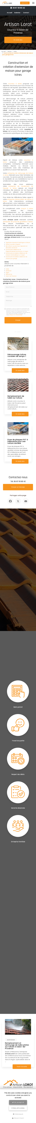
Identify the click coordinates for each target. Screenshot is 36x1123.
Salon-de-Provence (11, 276)
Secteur (10, 51)
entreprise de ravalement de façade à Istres (18, 187)
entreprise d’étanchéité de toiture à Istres (18, 200)
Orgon (7, 272)
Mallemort (8, 271)
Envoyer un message (18, 487)
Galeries (17, 13)
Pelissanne (9, 274)
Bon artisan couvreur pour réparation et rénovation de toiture (16, 247)
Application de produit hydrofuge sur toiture (18, 242)
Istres (15, 51)
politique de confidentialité (15, 315)
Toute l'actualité (22, 1067)
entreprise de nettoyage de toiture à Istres (18, 174)
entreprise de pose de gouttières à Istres (18, 222)
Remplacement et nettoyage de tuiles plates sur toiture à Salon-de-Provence (17, 1046)
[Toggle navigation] (33, 3)
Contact (26, 13)
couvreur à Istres (15, 84)
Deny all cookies (18, 1108)
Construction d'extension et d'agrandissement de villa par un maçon (17, 250)
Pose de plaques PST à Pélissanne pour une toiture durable (18, 441)
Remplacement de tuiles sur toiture (16, 397)
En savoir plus (18, 40)
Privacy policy (19, 1118)
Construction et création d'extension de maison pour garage (16, 257)
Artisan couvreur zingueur (13, 244)
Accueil (9, 13)
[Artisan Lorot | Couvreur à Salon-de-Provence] (7, 3)
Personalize (19, 1114)
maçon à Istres (26, 209)
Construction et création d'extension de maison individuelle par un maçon (16, 254)
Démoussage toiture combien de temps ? (17, 355)
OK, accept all (19, 1102)
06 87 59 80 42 (20, 481)
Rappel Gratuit (25, 3)
